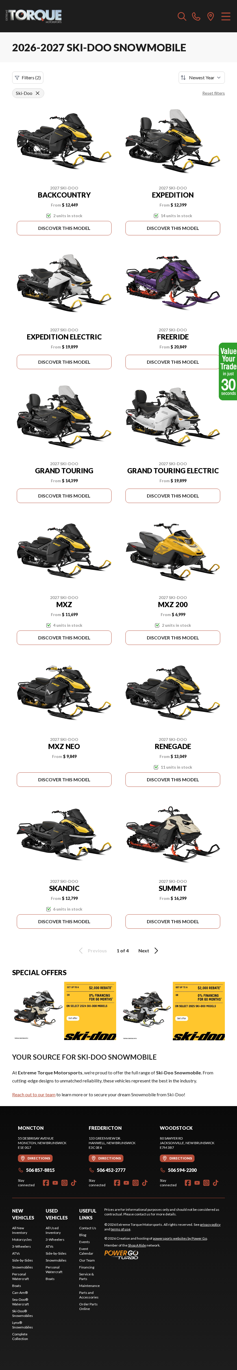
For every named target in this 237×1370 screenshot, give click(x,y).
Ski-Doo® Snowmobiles (22, 1313)
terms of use (120, 1229)
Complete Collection (20, 1336)
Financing (86, 1267)
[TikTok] (73, 1182)
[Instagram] (64, 1182)
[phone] (196, 16)
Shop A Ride (137, 1245)
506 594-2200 (182, 1170)
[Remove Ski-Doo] (37, 93)
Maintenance (89, 1285)
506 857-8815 (40, 1170)
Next (143, 950)
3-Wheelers (21, 1246)
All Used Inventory (53, 1230)
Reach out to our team (33, 1094)
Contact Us (87, 1228)
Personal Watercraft (20, 1276)
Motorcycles (22, 1239)
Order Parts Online (88, 1306)
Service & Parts (86, 1276)
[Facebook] (45, 1182)
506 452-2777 (111, 1170)
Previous (97, 950)
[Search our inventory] (182, 16)
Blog (82, 1235)
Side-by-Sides (22, 1260)
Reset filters (213, 93)
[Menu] (225, 16)
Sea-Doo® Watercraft (20, 1301)
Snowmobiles (22, 1267)
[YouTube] (55, 1182)
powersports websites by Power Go (180, 1238)
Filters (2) (31, 77)
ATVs (16, 1253)
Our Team (87, 1260)
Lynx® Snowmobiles (22, 1324)
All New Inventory (19, 1230)
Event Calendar (86, 1251)
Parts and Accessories (89, 1294)
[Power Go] (156, 1254)
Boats (16, 1285)
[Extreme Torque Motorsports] (33, 16)
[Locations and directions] (210, 16)
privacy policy (210, 1224)
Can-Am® (20, 1292)
